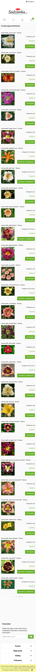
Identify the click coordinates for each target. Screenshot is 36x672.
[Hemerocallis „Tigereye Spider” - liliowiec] (8, 584)
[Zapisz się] (31, 637)
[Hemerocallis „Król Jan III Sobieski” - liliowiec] (8, 77)
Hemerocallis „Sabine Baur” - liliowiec (11, 362)
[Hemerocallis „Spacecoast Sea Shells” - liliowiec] (8, 508)
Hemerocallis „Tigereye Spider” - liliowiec (12, 578)
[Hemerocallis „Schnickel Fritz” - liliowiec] (8, 390)
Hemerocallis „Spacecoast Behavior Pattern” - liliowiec (16, 460)
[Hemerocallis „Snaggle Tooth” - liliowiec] (8, 449)
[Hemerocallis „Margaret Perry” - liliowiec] (8, 157)
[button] (4, 20)
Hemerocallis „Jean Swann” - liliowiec (11, 33)
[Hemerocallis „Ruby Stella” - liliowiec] (8, 349)
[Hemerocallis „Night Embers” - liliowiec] (8, 234)
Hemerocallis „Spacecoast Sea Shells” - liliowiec (14, 500)
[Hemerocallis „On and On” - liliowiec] (8, 273)
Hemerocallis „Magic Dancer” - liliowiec (11, 128)
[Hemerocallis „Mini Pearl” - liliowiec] (8, 177)
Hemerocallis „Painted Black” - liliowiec (11, 323)
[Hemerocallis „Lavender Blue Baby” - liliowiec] (8, 98)
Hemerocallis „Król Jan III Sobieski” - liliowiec (13, 71)
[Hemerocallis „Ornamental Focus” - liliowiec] (8, 291)
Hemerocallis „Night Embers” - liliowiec (11, 225)
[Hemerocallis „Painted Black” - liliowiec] (8, 332)
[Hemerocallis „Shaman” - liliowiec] (8, 410)
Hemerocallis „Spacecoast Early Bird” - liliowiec (14, 480)
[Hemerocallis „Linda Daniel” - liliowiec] (8, 116)
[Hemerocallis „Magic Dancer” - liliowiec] (8, 137)
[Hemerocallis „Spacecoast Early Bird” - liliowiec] (8, 488)
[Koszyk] (31, 20)
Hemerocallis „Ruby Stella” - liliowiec (11, 343)
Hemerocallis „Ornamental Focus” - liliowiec (13, 285)
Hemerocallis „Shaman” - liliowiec (10, 401)
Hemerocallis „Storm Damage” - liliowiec (12, 538)
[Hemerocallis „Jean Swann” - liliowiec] (8, 41)
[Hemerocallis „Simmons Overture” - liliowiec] (8, 427)
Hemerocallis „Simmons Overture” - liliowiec (13, 421)
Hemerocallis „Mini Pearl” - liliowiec (10, 168)
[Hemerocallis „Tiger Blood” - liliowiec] (8, 567)
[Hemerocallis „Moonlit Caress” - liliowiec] (8, 194)
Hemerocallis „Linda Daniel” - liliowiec (11, 109)
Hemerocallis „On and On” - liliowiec (10, 265)
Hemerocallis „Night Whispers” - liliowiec (12, 245)
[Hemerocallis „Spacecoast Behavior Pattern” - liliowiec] (8, 468)
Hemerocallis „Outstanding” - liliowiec (11, 303)
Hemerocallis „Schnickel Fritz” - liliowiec (12, 382)
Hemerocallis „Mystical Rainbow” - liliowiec (12, 206)
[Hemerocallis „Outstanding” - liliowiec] (8, 312)
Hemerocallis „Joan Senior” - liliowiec (11, 52)
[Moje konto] (22, 20)
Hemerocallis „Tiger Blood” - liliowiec (11, 558)
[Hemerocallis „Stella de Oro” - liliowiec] (8, 526)
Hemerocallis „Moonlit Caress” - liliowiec (12, 188)
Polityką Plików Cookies (7, 668)
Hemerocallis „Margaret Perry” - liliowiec (12, 148)
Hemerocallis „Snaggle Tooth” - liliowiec (12, 440)
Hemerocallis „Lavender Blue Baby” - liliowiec (13, 90)
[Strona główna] (18, 10)
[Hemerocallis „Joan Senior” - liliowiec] (8, 58)
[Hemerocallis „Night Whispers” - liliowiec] (8, 254)
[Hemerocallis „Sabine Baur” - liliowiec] (8, 370)
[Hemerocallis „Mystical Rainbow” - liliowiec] (8, 212)
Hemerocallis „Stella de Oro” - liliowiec (11, 519)
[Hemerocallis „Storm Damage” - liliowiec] (8, 547)
